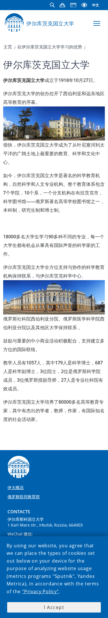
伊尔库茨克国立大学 (50, 23)
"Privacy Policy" (40, 591)
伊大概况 (15, 487)
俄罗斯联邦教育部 (23, 496)
